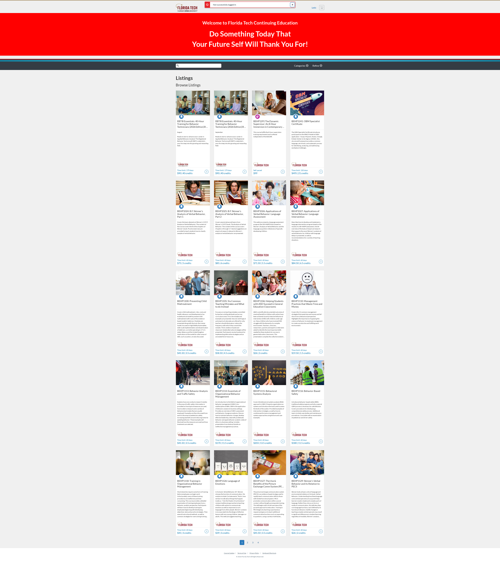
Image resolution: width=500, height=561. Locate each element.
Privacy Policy (254, 553)
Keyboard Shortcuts (269, 553)
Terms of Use (242, 553)
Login (314, 7)
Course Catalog (229, 553)
